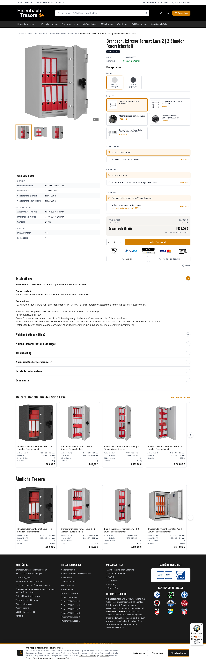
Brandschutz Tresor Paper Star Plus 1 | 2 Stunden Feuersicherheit (165, 530)
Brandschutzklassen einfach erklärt (31, 569)
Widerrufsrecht (22, 608)
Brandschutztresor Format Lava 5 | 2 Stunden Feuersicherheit (164, 448)
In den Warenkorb (157, 242)
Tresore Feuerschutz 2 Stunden (62, 33)
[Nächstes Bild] (96, 80)
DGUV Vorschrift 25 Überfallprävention (33, 585)
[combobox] (102, 13)
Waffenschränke (90, 24)
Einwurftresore (67, 585)
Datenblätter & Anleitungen (28, 596)
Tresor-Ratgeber (23, 577)
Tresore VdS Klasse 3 (70, 613)
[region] (103, 434)
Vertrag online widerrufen (27, 600)
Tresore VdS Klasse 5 (70, 620)
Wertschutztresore (49, 24)
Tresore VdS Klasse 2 (70, 609)
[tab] (24, 132)
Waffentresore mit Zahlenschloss (76, 573)
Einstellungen (139, 653)
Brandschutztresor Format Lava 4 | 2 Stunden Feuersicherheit (121, 448)
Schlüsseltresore (139, 24)
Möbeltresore (107, 24)
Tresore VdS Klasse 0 (70, 601)
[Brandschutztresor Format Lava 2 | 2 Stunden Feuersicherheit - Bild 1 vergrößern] (58, 80)
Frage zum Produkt (171, 259)
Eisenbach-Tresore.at (25, 611)
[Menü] (201, 625)
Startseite (20, 33)
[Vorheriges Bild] (19, 80)
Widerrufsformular (24, 604)
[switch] (197, 642)
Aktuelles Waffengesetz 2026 (29, 581)
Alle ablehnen (158, 653)
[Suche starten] (146, 13)
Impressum (104, 655)
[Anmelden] (161, 13)
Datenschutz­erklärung (88, 655)
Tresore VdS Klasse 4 (70, 617)
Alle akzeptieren (178, 653)
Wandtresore (123, 24)
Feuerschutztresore (71, 24)
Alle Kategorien (27, 24)
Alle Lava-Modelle (179, 397)
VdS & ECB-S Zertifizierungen (29, 573)
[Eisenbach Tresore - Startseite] (31, 13)
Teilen (187, 265)
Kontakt (19, 615)
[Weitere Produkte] (190, 435)
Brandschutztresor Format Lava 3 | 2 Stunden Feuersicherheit (78, 448)
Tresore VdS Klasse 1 (70, 605)
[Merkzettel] (167, 13)
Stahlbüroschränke (159, 24)
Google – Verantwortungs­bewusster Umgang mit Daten (48, 658)
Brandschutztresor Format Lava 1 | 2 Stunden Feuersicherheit (34, 448)
